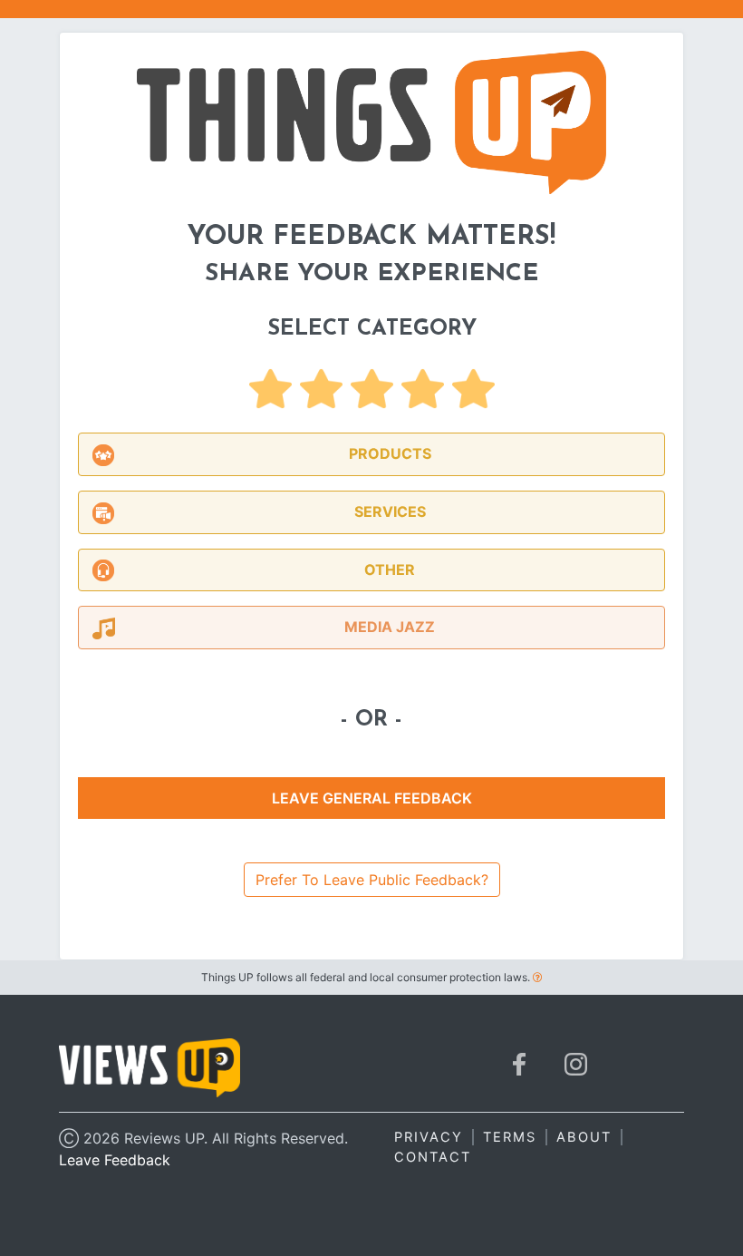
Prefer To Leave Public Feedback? (372, 880)
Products (390, 453)
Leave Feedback (114, 1160)
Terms (509, 1137)
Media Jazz (389, 627)
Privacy (428, 1137)
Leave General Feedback (372, 798)
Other (389, 569)
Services (390, 511)
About (584, 1137)
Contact (432, 1157)
